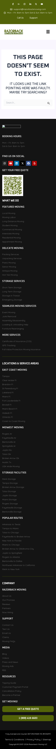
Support (33, 17)
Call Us (20, 17)
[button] (21, 17)
